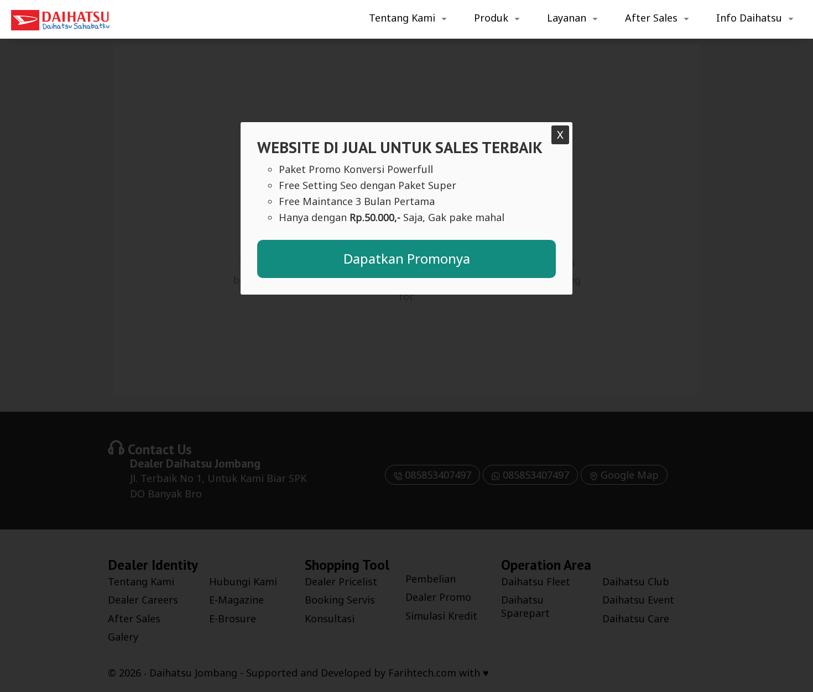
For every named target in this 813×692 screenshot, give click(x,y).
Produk (491, 17)
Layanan (566, 17)
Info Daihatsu (749, 17)
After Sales (651, 17)
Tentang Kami (402, 17)
